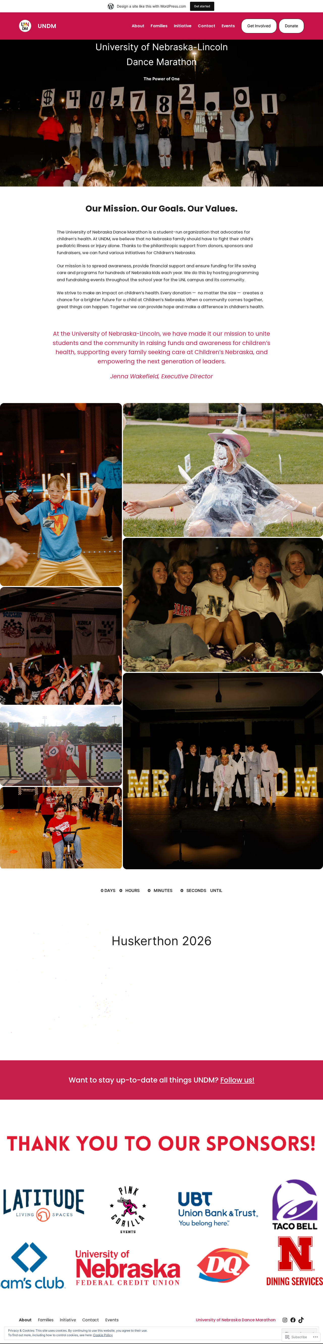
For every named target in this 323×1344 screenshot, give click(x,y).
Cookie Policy (103, 1335)
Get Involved (259, 25)
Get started (202, 6)
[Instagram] (285, 1320)
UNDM (47, 26)
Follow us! (237, 1080)
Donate (291, 25)
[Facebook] (293, 1320)
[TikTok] (301, 1320)
